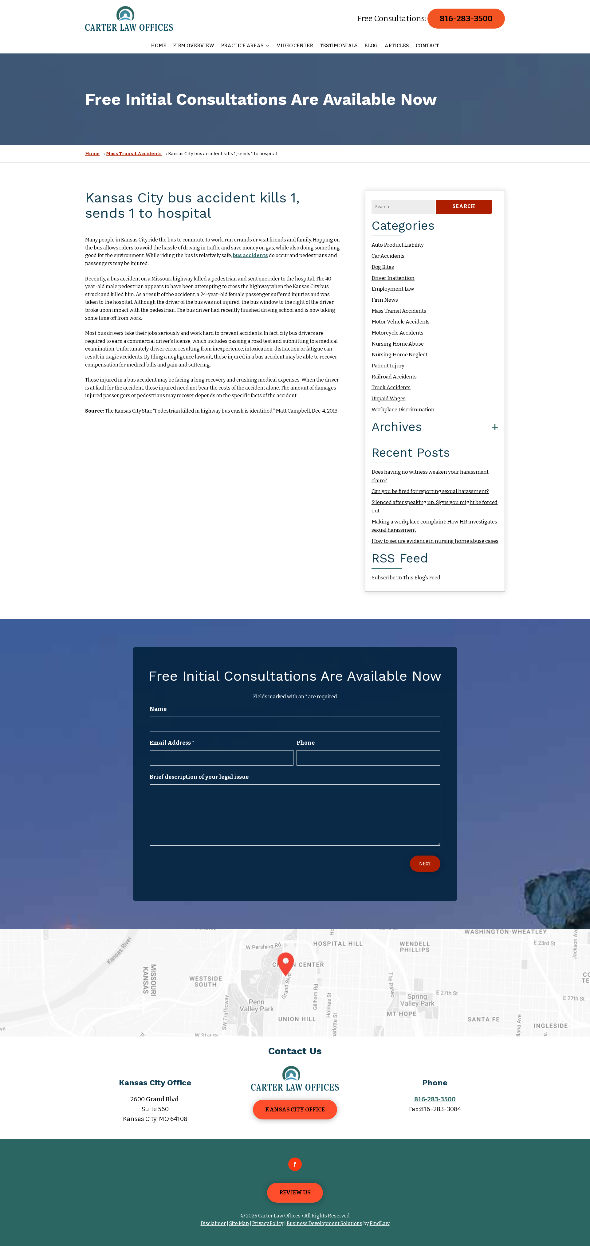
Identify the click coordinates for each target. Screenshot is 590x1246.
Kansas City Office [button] (295, 1109)
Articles (396, 46)
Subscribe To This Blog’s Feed (406, 577)
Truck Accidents (391, 387)
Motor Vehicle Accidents (401, 322)
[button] (584, 1201)
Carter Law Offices (279, 1216)
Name (158, 709)
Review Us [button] (295, 1192)
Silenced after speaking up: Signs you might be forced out (435, 506)
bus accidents (250, 255)
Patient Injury (388, 365)
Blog (371, 46)
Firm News (385, 300)
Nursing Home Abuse (398, 344)
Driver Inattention (393, 278)
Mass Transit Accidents (399, 311)
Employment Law (393, 289)
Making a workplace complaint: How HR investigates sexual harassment (434, 526)
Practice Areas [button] (242, 46)
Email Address (172, 742)
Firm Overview (193, 46)
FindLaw (380, 1223)
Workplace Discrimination (403, 409)
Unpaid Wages (389, 398)
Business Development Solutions (324, 1223)
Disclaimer (213, 1223)
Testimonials (339, 46)
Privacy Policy (267, 1223)
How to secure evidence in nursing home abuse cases (435, 541)
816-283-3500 (466, 18)
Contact (427, 46)
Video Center (295, 46)
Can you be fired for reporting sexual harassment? (430, 491)
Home (158, 46)
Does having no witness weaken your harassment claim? (430, 476)
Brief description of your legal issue (199, 777)
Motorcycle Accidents (397, 333)
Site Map (239, 1223)
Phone (306, 742)
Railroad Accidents (394, 377)
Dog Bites (383, 267)
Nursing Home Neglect (399, 354)
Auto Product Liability (398, 245)
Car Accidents (388, 256)
